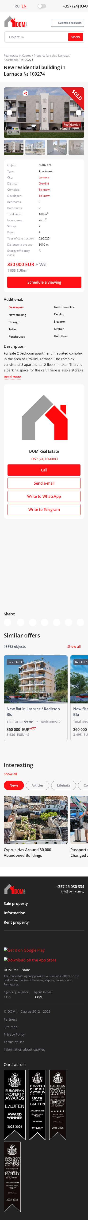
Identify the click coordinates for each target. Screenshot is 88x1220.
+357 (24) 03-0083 (44, 459)
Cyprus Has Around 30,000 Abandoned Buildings (27, 852)
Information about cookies (24, 1049)
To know (44, 190)
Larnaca (63, 56)
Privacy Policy (14, 1034)
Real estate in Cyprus (17, 56)
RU (17, 6)
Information (14, 912)
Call (44, 470)
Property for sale (45, 56)
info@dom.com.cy (72, 891)
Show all (74, 646)
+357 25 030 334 (70, 886)
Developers (16, 307)
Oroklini (44, 183)
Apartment (11, 60)
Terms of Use (14, 1042)
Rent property (16, 922)
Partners (10, 1019)
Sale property (16, 903)
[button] (78, 113)
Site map (11, 1027)
